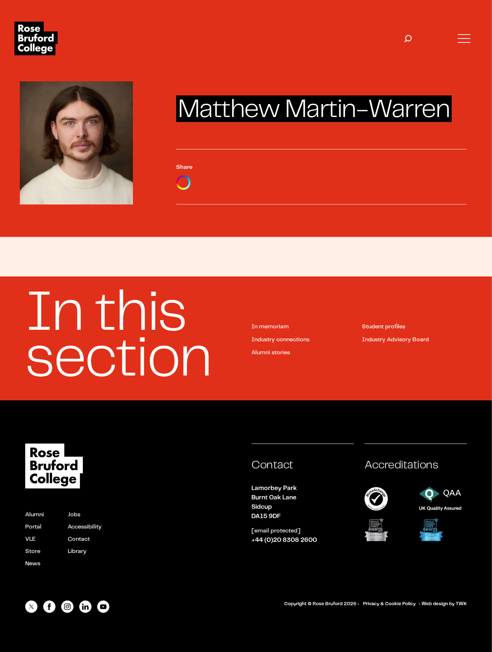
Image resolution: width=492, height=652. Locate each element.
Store (32, 551)
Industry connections (280, 339)
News (32, 563)
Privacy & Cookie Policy (389, 604)
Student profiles (383, 326)
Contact (79, 539)
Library (77, 551)
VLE (30, 539)
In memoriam (270, 326)
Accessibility (85, 527)
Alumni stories (270, 352)
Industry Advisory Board (395, 339)
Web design (434, 604)
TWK (461, 604)
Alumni (34, 514)
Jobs (74, 514)
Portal (33, 527)
